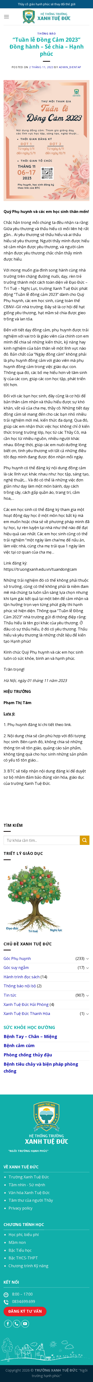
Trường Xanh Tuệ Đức (29, 1177)
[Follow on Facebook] (8, 1324)
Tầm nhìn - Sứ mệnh (27, 1184)
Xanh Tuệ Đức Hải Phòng (26, 1004)
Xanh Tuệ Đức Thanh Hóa (27, 1013)
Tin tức (10, 995)
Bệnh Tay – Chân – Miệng (30, 1036)
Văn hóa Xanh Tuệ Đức (29, 1192)
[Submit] (84, 840)
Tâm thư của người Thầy (31, 1200)
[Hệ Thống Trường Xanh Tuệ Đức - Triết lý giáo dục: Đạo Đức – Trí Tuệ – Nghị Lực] (46, 17)
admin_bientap (70, 67)
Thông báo (46, 33)
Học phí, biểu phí (24, 1234)
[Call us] (17, 1324)
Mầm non (17, 1242)
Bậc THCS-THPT (23, 1258)
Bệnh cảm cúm (19, 1046)
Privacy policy (20, 1208)
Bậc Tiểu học (20, 1250)
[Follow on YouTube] (25, 1324)
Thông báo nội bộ (20, 986)
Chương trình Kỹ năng (28, 1265)
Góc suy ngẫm (16, 967)
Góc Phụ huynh (17, 958)
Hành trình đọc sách (22, 976)
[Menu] (6, 16)
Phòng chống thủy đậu (28, 1055)
